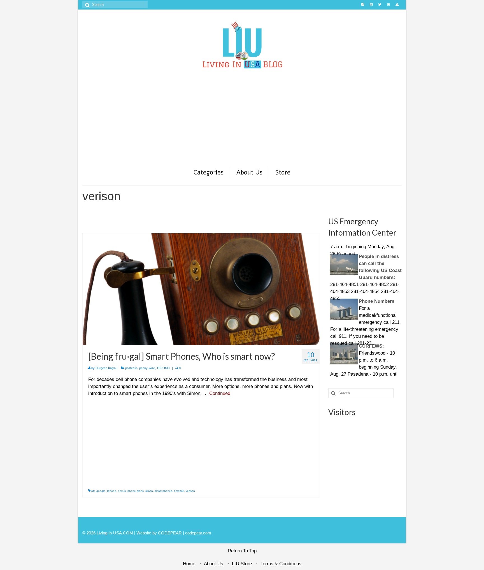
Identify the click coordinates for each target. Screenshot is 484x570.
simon (149, 490)
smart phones (163, 490)
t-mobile (179, 490)
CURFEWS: (343, 336)
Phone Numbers (348, 291)
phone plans (135, 490)
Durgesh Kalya (106, 368)
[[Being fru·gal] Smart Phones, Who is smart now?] (201, 289)
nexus (122, 490)
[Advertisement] (242, 124)
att (93, 490)
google (100, 490)
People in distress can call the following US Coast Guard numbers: (364, 254)
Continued (219, 393)
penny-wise (147, 368)
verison (190, 490)
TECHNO (163, 368)
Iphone (111, 490)
